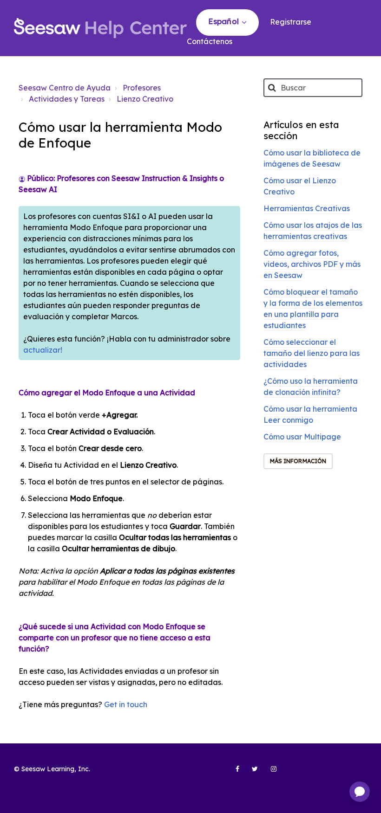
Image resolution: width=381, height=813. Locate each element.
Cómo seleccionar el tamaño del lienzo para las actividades (311, 353)
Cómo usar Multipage (302, 436)
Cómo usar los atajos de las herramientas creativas (312, 230)
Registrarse (290, 21)
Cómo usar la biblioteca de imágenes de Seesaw (312, 158)
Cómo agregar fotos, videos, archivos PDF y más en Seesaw (312, 264)
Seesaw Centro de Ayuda (65, 87)
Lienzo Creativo (145, 98)
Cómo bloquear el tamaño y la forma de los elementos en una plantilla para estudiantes (312, 308)
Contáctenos (209, 41)
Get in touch (125, 704)
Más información (298, 461)
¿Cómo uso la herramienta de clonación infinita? (310, 386)
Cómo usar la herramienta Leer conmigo (310, 414)
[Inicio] (100, 28)
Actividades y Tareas (67, 98)
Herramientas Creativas (306, 208)
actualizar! (42, 350)
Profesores (142, 87)
